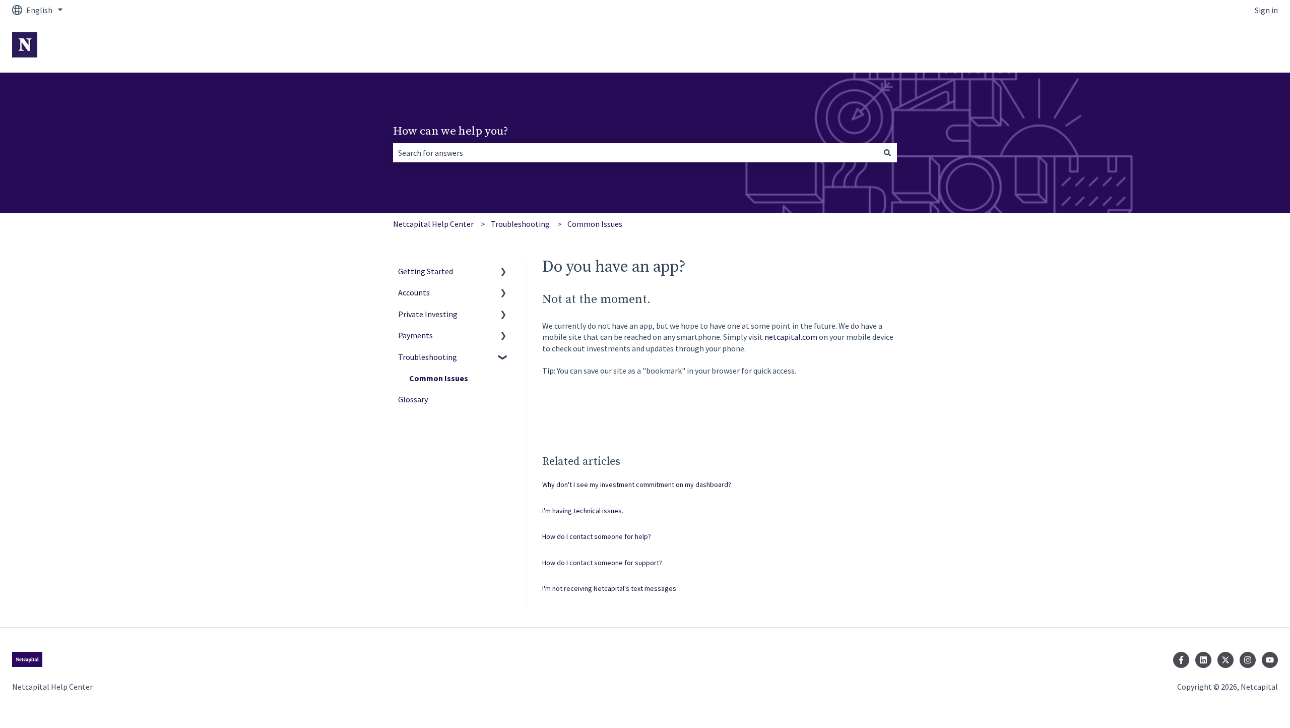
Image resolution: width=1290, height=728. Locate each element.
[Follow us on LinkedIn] (1203, 660)
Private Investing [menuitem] (428, 314)
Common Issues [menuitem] (438, 378)
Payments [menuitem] (415, 335)
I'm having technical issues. (582, 510)
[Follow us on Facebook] (1181, 660)
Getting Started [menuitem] (425, 271)
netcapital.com (790, 337)
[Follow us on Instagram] (1248, 660)
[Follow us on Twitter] (1225, 660)
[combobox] (635, 152)
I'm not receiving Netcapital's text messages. (610, 588)
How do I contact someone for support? (602, 562)
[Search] (887, 152)
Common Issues (594, 224)
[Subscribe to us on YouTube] (1270, 660)
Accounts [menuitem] (414, 292)
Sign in (1266, 10)
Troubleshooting (520, 224)
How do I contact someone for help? (596, 536)
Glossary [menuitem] (413, 399)
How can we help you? (450, 131)
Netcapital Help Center (433, 224)
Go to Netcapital (1239, 46)
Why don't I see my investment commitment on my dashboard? (636, 484)
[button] (503, 272)
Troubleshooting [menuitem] (427, 357)
